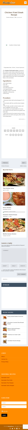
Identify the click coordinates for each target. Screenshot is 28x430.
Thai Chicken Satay (8, 188)
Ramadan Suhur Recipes (7, 385)
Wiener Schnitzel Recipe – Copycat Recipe (14, 329)
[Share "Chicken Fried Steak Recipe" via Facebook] (5, 130)
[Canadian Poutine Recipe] (5, 342)
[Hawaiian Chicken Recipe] (14, 212)
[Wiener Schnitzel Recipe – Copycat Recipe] (5, 329)
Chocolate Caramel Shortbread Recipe (15, 323)
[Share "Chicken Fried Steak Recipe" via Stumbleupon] (17, 130)
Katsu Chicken (7, 207)
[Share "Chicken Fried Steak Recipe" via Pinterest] (14, 130)
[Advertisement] (14, 31)
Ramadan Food (5, 377)
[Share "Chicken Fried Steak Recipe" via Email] (20, 130)
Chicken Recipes (10, 17)
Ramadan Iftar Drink (6, 380)
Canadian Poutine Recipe (13, 340)
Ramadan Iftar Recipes (7, 383)
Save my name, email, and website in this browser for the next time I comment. (13, 270)
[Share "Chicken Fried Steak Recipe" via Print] (23, 130)
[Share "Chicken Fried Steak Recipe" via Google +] (11, 130)
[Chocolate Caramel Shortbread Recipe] (5, 323)
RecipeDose (11, 426)
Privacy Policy (4, 361)
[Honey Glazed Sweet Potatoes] (5, 317)
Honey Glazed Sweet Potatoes (15, 316)
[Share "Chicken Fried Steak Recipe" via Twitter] (8, 130)
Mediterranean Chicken (9, 234)
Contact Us (4, 359)
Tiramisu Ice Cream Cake (13, 334)
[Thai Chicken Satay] (14, 179)
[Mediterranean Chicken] (14, 225)
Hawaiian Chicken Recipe (10, 214)
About (3, 356)
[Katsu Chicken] (14, 198)
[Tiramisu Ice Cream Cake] (5, 335)
